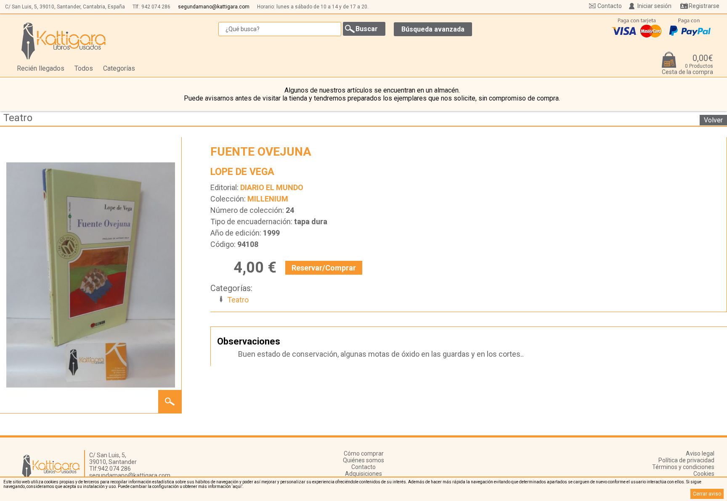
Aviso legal (700, 453)
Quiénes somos (363, 460)
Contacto (609, 6)
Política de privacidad (686, 460)
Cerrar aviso (707, 494)
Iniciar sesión (654, 6)
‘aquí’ (237, 486)
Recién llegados (40, 68)
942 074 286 (155, 7)
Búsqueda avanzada (432, 29)
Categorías (119, 68)
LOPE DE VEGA (242, 172)
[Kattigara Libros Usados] (64, 41)
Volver (713, 120)
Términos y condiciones (683, 467)
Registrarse (704, 6)
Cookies (703, 473)
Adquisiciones (363, 473)
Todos (83, 68)
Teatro (17, 118)
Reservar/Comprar (324, 267)
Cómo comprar (364, 453)
